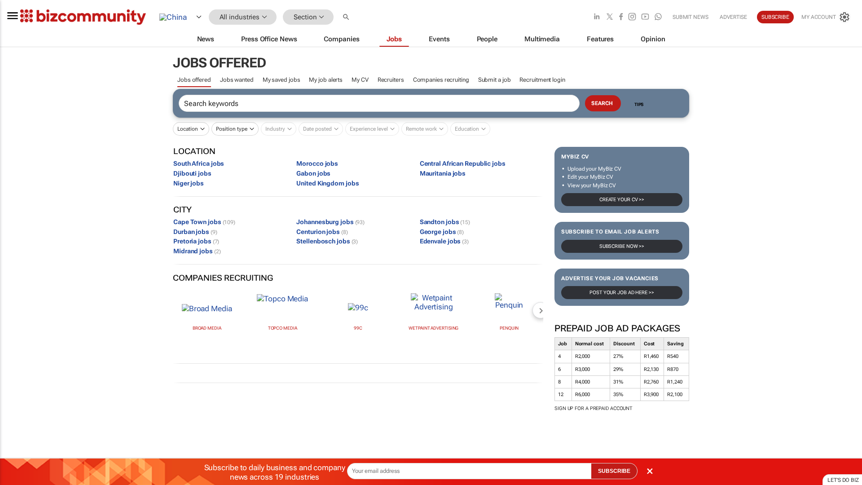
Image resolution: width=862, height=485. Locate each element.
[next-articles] (540, 310)
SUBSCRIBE (614, 471)
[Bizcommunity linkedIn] (596, 17)
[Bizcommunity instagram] (632, 17)
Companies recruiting (441, 79)
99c (358, 328)
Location (187, 129)
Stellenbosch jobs (327, 241)
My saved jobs (281, 79)
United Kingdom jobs (327, 183)
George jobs (442, 231)
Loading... (17, 438)
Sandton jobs (445, 221)
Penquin (509, 328)
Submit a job (494, 79)
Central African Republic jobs (463, 163)
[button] (347, 17)
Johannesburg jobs (330, 221)
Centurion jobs (321, 231)
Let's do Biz (843, 480)
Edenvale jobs (444, 241)
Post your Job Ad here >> (621, 292)
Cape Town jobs (204, 221)
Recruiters (391, 79)
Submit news (690, 17)
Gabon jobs (313, 173)
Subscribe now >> (621, 246)
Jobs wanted (237, 79)
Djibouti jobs (192, 173)
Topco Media (282, 328)
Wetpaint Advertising (433, 328)
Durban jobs (195, 231)
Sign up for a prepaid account (593, 408)
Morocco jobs (317, 163)
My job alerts (326, 79)
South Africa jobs (198, 163)
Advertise (733, 17)
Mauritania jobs (443, 173)
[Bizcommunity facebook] (621, 17)
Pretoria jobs (196, 241)
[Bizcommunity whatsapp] (658, 17)
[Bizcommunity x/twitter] (609, 17)
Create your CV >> (621, 200)
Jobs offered (194, 79)
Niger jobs (188, 183)
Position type (231, 129)
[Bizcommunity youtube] (645, 17)
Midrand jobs (196, 251)
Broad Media (207, 328)
